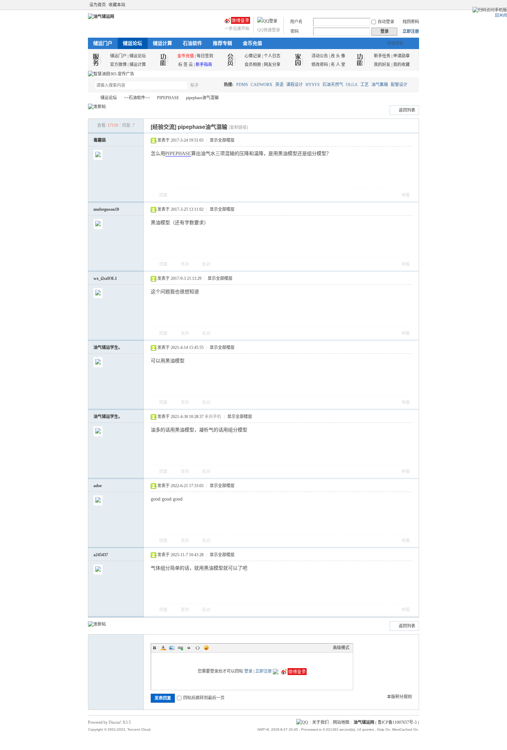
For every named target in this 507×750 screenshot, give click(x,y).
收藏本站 (117, 4)
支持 (185, 264)
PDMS (242, 84)
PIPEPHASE (168, 97)
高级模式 (341, 647)
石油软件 (192, 43)
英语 (279, 84)
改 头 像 (338, 56)
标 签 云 (185, 64)
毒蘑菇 (99, 140)
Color (163, 647)
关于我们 (320, 722)
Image (171, 647)
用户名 (296, 21)
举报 (405, 195)
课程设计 (294, 84)
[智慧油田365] (111, 74)
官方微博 (118, 64)
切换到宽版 (415, 5)
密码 (294, 31)
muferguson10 (106, 209)
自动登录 (386, 21)
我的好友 (382, 64)
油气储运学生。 (107, 347)
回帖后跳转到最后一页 (204, 697)
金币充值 (252, 43)
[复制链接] (238, 127)
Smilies (206, 647)
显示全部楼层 (222, 140)
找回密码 (410, 21)
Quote (189, 647)
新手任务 (382, 56)
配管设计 (399, 84)
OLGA (352, 84)
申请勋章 (401, 56)
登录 (248, 671)
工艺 (364, 84)
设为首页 (97, 4)
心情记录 (253, 56)
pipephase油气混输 (202, 97)
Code (197, 647)
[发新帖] (97, 107)
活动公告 (319, 56)
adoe (97, 485)
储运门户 (102, 43)
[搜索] (214, 85)
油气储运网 (90, 98)
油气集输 (379, 84)
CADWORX (261, 84)
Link (180, 647)
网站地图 (341, 722)
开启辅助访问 (409, 5)
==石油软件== (137, 97)
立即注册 (410, 31)
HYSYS (313, 84)
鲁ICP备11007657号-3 (397, 722)
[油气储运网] (101, 16)
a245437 (100, 554)
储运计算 (162, 43)
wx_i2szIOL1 (105, 278)
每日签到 (205, 56)
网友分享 (272, 64)
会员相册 (253, 64)
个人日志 (272, 56)
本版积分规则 (399, 696)
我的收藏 (401, 64)
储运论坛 (132, 43)
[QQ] (302, 722)
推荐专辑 (222, 43)
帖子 (194, 85)
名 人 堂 (338, 64)
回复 (163, 195)
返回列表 (407, 110)
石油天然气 (332, 84)
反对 (206, 264)
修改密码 (319, 64)
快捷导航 (395, 43)
